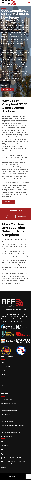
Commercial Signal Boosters (9, 410)
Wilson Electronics (6, 386)
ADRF (2, 362)
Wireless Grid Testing (7, 421)
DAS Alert (3, 378)
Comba (3, 370)
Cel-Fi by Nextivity (6, 366)
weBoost (3, 390)
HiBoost (3, 374)
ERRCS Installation (6, 418)
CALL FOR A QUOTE (7, 216)
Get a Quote (7, 89)
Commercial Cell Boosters (8, 403)
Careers (3, 467)
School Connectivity (6, 429)
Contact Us (4, 445)
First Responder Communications (10, 432)
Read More (9, 202)
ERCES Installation (6, 414)
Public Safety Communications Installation (13, 425)
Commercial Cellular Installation (10, 407)
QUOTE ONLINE (22, 216)
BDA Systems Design (7, 399)
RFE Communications (18, 476)
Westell (3, 382)
